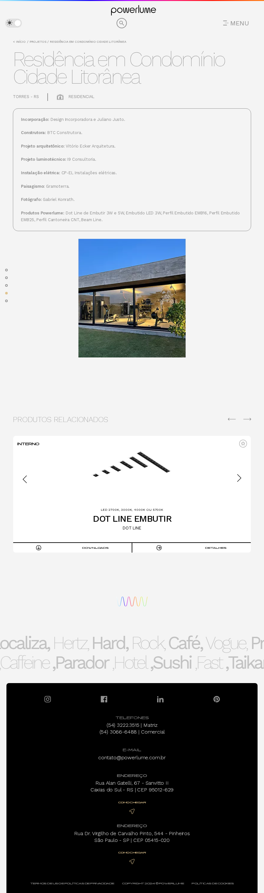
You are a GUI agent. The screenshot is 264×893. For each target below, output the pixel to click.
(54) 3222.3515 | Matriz (132, 725)
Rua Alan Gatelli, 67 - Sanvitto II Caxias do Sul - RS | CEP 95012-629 (132, 786)
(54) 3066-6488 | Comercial (132, 732)
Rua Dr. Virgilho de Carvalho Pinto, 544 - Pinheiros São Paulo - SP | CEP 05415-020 (132, 836)
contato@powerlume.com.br (132, 757)
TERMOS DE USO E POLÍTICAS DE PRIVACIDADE (72, 883)
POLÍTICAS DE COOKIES (213, 883)
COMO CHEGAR (132, 802)
